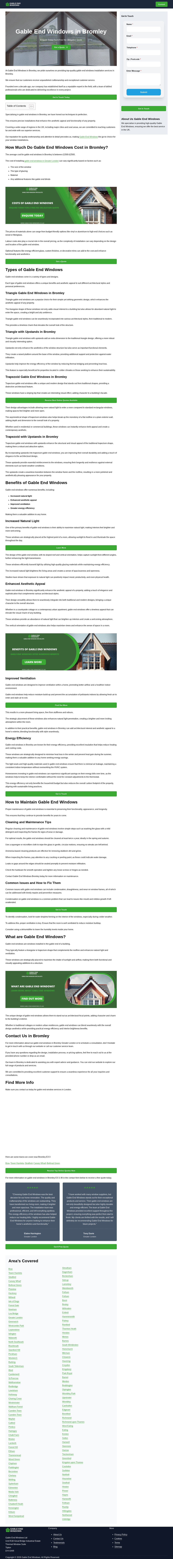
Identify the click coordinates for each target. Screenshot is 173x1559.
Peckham (12, 1354)
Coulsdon (66, 1466)
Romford (66, 1325)
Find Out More (61, 705)
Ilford (10, 1370)
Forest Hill (13, 1447)
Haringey (12, 1431)
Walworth (12, 1338)
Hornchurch (67, 1349)
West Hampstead (16, 1516)
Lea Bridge (13, 1313)
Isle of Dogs (13, 1301)
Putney (65, 1321)
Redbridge (13, 1386)
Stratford (28, 1163)
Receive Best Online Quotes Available (61, 400)
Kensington (13, 1508)
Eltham (11, 1451)
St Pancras (13, 1378)
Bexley (65, 1304)
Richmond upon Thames (73, 1422)
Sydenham (13, 1484)
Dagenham (67, 1272)
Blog (55, 1547)
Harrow (65, 1450)
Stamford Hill (14, 1350)
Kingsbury (66, 1369)
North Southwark (16, 1342)
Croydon (66, 1365)
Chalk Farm (13, 1435)
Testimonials (59, 1543)
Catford (11, 1423)
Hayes (65, 1495)
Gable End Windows (88, 137)
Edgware (66, 1410)
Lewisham (13, 1390)
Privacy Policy (120, 1534)
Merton (65, 1337)
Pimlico (11, 1427)
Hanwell (66, 1442)
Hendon (65, 1333)
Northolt (65, 1474)
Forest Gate (13, 1305)
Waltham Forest (15, 1407)
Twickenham (68, 1454)
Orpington (66, 1389)
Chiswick (66, 1357)
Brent (64, 1300)
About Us (57, 1534)
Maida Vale (13, 1492)
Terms (117, 1543)
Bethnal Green (53, 1163)
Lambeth (12, 1443)
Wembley (66, 1402)
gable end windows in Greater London (41, 161)
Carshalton (67, 1406)
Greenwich (13, 1322)
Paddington (13, 1467)
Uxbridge (66, 1519)
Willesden (66, 1308)
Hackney (12, 1293)
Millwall (11, 1297)
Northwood (67, 1515)
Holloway (12, 1394)
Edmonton (13, 1488)
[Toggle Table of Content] (30, 106)
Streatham (66, 1268)
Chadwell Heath (15, 1504)
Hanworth (66, 1499)
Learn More (61, 548)
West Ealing (67, 1426)
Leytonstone (14, 1330)
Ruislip (65, 1507)
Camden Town (15, 1411)
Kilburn (11, 1512)
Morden (65, 1381)
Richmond (66, 1418)
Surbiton (66, 1470)
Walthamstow (14, 1382)
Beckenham (67, 1276)
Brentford (66, 1414)
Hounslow (66, 1478)
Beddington (67, 1385)
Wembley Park (68, 1393)
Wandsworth (67, 1288)
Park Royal (67, 1373)
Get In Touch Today (61, 97)
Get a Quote (59, 47)
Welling (11, 1479)
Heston (65, 1487)
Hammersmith (68, 1316)
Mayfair (11, 1419)
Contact (161, 4)
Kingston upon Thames (72, 1462)
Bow (7, 1163)
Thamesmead (14, 1455)
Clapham (12, 1463)
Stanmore (66, 1446)
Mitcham (66, 1353)
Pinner (65, 1491)
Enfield (65, 1312)
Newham (12, 1309)
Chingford (12, 1496)
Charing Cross (15, 1398)
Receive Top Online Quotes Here (61, 1171)
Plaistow (12, 1289)
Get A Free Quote (61, 1247)
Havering (66, 1361)
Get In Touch (143, 109)
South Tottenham (16, 1366)
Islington (12, 1334)
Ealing (65, 1430)
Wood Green (14, 1459)
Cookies (118, 1538)
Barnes (65, 1341)
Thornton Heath (69, 1329)
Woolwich (12, 1358)
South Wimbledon (70, 1345)
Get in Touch (61, 794)
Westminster (14, 1403)
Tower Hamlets (17, 1163)
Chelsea (12, 1475)
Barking (11, 1362)
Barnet (65, 1377)
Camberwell (13, 1374)
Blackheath (13, 1346)
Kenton (65, 1434)
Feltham (66, 1503)
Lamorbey (66, 1284)
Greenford (66, 1458)
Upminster (66, 1397)
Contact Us (58, 1538)
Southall (66, 1483)
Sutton (65, 1438)
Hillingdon (66, 1511)
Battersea (12, 1500)
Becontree (13, 1471)
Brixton (11, 1439)
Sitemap (118, 1547)
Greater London (15, 1317)
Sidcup (65, 1280)
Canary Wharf (39, 1163)
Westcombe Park (16, 1326)
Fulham (65, 1292)
